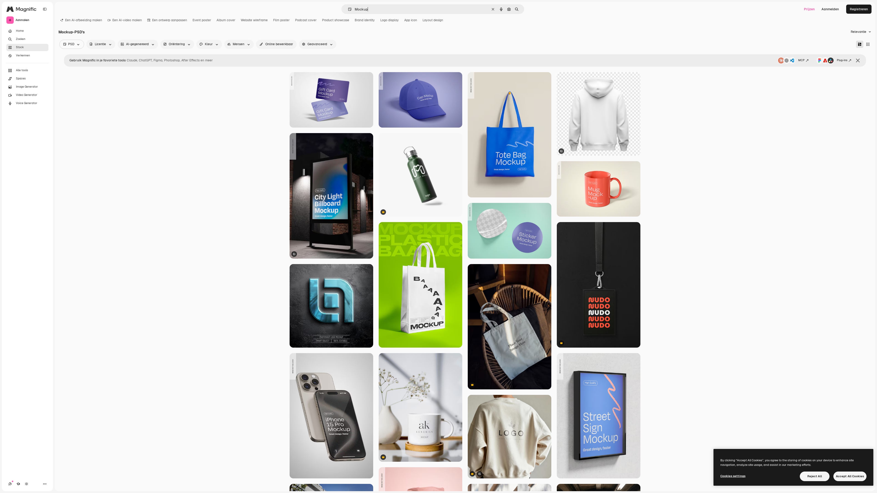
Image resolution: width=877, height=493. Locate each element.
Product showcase (335, 20)
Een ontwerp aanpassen (169, 20)
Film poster (281, 20)
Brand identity (365, 20)
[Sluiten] (858, 60)
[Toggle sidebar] (44, 9)
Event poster (202, 20)
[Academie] (18, 484)
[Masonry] (859, 44)
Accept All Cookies (850, 476)
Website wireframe (254, 20)
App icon (410, 20)
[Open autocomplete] (348, 9)
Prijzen (809, 9)
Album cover (226, 20)
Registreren (859, 9)
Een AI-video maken (127, 20)
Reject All (814, 476)
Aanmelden (830, 9)
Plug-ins (842, 60)
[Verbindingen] (10, 484)
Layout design (433, 20)
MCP (801, 60)
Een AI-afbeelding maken (83, 20)
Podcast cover (306, 20)
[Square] (868, 44)
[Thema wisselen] (26, 484)
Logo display (389, 20)
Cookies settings (732, 476)
